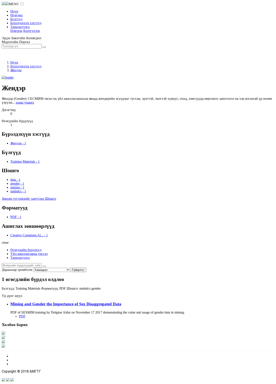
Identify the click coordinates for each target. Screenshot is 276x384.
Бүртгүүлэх (31, 31)
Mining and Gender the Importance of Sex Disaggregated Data (65, 304)
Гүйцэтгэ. (78, 270)
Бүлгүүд (16, 19)
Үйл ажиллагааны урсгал (29, 254)
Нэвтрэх (16, 31)
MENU (14, 4)
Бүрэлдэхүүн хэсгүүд (25, 23)
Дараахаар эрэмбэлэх (17, 270)
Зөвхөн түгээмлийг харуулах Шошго (29, 198)
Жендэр (16, 70)
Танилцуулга (20, 27)
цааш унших (25, 102)
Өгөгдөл (16, 15)
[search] (44, 266)
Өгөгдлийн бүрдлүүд (25, 250)
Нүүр (14, 11)
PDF (22, 316)
